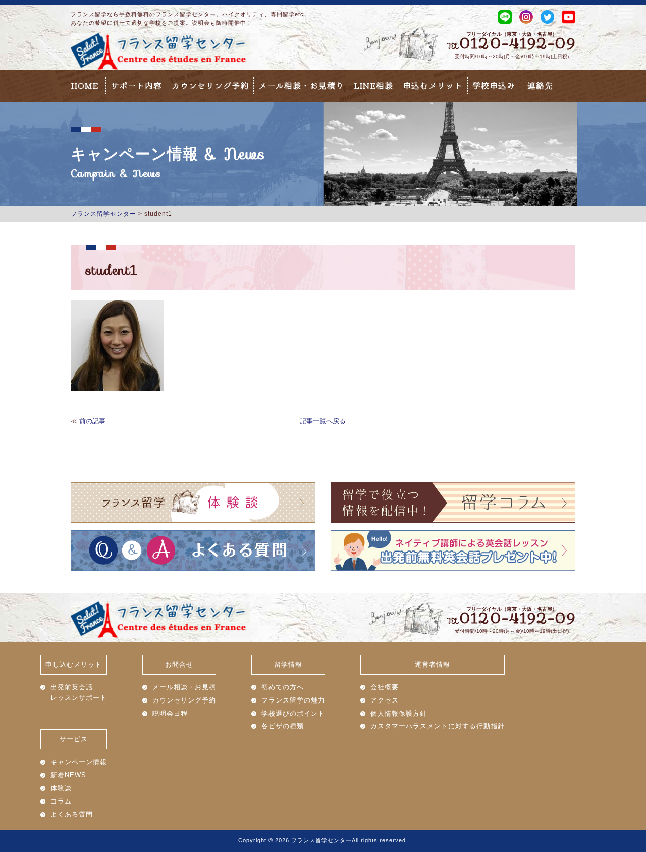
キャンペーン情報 (78, 762)
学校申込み (493, 86)
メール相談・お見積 (184, 687)
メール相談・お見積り (301, 86)
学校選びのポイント (293, 713)
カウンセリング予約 (210, 86)
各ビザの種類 (282, 726)
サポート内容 (136, 86)
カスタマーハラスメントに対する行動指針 (437, 726)
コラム (61, 801)
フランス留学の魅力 (293, 700)
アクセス (384, 700)
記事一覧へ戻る (323, 421)
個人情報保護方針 (398, 713)
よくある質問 (71, 814)
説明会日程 (170, 713)
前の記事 (92, 421)
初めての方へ (282, 687)
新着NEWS (68, 775)
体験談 (61, 788)
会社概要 (384, 687)
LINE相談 (373, 86)
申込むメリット (433, 86)
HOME (84, 86)
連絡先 (540, 86)
